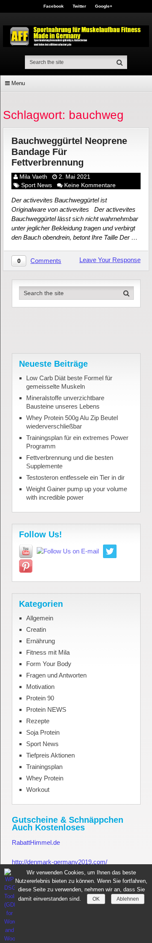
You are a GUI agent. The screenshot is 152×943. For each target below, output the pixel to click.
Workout (37, 789)
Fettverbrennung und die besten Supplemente (69, 462)
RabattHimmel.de (36, 842)
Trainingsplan (44, 766)
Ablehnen (128, 899)
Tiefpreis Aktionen (50, 755)
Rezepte (37, 721)
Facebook (53, 6)
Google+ (103, 6)
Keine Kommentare (90, 185)
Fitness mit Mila (48, 652)
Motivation (40, 686)
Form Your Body (48, 663)
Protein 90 (40, 698)
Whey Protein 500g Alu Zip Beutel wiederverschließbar (72, 422)
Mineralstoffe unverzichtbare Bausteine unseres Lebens (65, 402)
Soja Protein (43, 732)
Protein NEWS (46, 709)
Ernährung (40, 640)
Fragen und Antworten (56, 675)
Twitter (79, 6)
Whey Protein (44, 778)
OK (96, 899)
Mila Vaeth (33, 176)
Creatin (36, 629)
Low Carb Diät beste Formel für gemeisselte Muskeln (69, 382)
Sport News (36, 185)
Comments (45, 260)
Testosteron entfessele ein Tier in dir (75, 477)
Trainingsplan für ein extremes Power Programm (77, 442)
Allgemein (39, 618)
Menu (18, 83)
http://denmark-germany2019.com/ (59, 862)
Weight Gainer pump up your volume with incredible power (76, 493)
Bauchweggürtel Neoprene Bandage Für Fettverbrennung (69, 152)
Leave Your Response (110, 259)
